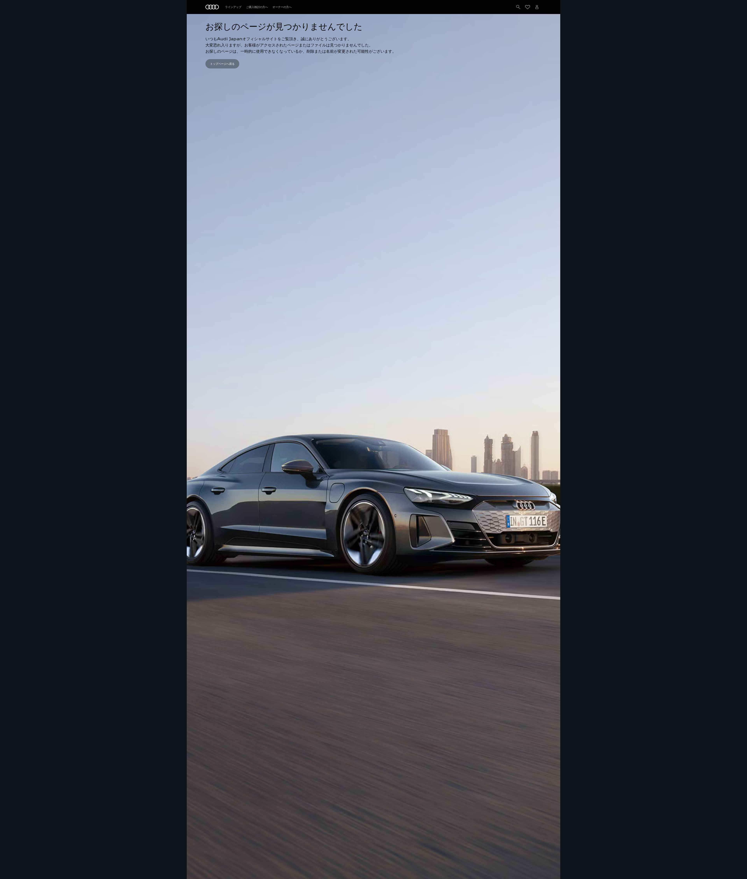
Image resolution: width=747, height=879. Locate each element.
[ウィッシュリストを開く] (527, 7)
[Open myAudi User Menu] (537, 7)
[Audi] (212, 7)
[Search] (518, 7)
